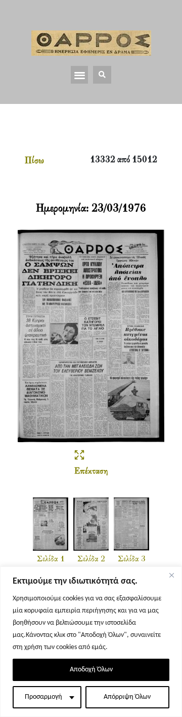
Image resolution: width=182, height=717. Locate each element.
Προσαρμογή (43, 697)
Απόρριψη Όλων (127, 697)
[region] (91, 641)
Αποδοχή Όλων (91, 669)
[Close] (171, 575)
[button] (79, 75)
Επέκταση (91, 471)
